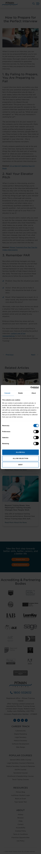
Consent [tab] (7, 393)
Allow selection (20, 458)
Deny (20, 464)
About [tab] (34, 393)
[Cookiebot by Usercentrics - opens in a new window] (30, 387)
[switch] (36, 431)
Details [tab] (20, 393)
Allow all (20, 452)
